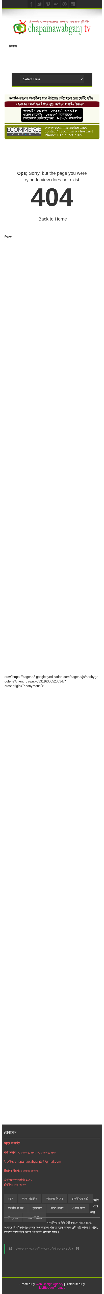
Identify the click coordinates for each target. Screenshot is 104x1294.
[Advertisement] (56, 56)
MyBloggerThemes (52, 1287)
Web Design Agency (49, 1284)
